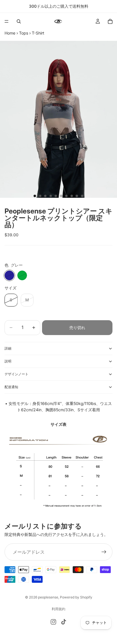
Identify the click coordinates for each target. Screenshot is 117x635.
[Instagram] (53, 621)
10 (82, 195)
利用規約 (58, 609)
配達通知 (11, 387)
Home (10, 33)
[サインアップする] (104, 552)
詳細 (8, 348)
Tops (23, 33)
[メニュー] (6, 21)
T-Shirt (38, 33)
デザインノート (16, 374)
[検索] (18, 21)
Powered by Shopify (76, 597)
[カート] (110, 21)
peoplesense (48, 597)
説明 (8, 361)
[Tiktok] (63, 621)
